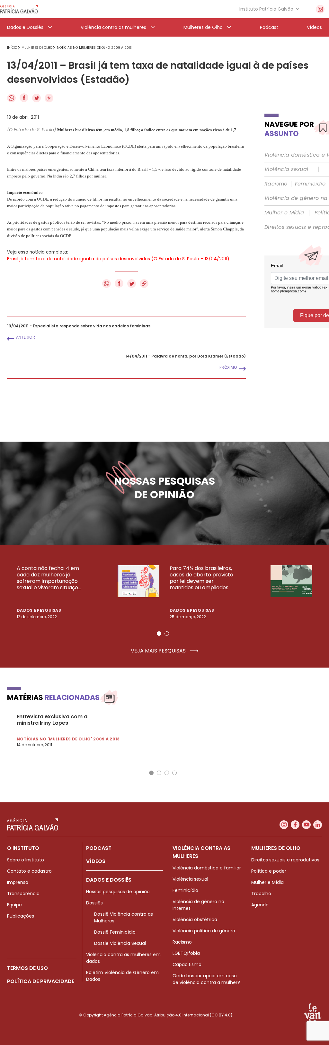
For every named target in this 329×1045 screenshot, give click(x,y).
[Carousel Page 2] (166, 633)
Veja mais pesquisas (159, 651)
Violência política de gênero (204, 931)
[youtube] (306, 824)
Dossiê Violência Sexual (120, 943)
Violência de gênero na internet (198, 904)
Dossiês (94, 903)
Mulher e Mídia (284, 213)
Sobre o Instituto (25, 860)
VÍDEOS (95, 861)
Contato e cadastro (29, 871)
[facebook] (295, 824)
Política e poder (268, 871)
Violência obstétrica (195, 919)
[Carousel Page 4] (174, 773)
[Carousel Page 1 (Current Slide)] (159, 633)
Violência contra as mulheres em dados (123, 957)
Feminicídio (310, 184)
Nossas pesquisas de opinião (118, 891)
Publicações (20, 916)
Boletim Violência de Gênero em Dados (122, 975)
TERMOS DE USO (27, 968)
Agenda (260, 905)
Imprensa (17, 882)
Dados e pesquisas (39, 610)
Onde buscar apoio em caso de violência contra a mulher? (206, 979)
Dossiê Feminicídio (115, 932)
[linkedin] (317, 824)
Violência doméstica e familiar (207, 868)
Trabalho (261, 893)
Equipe (14, 905)
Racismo (276, 184)
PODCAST (98, 848)
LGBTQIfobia (186, 953)
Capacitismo (187, 964)
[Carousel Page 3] (166, 773)
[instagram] (320, 9)
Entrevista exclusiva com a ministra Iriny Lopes (52, 719)
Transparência (23, 893)
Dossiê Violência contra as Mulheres (123, 917)
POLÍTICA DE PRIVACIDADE (40, 981)
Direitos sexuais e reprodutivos (285, 860)
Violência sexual (286, 169)
